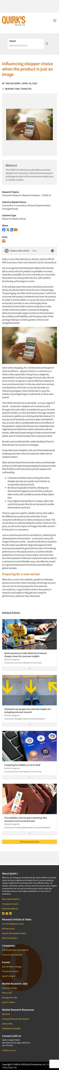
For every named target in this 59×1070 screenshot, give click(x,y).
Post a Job (7, 992)
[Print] (3, 241)
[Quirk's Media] (13, 21)
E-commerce (20, 205)
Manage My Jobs (9, 997)
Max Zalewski (13, 83)
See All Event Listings (11, 966)
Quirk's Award (8, 976)
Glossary (6, 1014)
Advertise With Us (10, 908)
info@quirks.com (9, 1050)
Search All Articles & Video (14, 933)
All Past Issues (8, 928)
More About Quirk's (11, 899)
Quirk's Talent (8, 1002)
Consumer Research (11, 195)
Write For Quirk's (10, 938)
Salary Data (7, 1023)
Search (12, 41)
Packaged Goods (10, 208)
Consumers (7, 205)
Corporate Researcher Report (15, 1018)
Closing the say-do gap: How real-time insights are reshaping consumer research (27, 710)
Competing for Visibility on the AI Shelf (22, 764)
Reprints (13, 1067)
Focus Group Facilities (12, 954)
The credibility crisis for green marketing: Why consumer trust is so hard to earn (25, 819)
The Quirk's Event (10, 903)
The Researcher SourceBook (15, 950)
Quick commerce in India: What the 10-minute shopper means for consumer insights (25, 655)
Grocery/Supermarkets (39, 205)
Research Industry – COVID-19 (37, 195)
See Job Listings (9, 988)
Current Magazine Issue (13, 923)
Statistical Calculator (11, 1028)
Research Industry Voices (14, 218)
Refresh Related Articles (29, 841)
